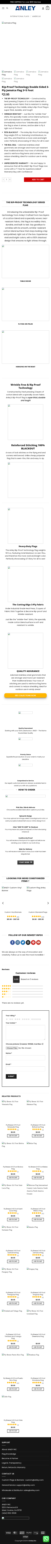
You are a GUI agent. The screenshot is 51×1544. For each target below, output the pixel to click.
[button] (3, 8)
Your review (11, 1023)
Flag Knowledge (9, 1454)
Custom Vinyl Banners (13, 912)
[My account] (43, 8)
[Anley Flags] (25, 8)
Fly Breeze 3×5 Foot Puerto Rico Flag (13, 1379)
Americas (36, 16)
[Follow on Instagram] (17, 942)
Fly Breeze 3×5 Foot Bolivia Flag (13, 1168)
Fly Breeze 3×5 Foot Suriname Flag (13, 1252)
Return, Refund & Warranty (13, 1467)
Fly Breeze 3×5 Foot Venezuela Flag (13, 1126)
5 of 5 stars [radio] (35, 1019)
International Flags (19, 16)
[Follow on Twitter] (23, 942)
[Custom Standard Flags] (38, 897)
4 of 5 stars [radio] (25, 1019)
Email (8, 1064)
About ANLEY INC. (9, 1449)
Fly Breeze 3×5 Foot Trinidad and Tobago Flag (13, 1336)
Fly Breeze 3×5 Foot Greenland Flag (38, 1335)
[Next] (47, 903)
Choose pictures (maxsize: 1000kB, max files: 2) (24, 1044)
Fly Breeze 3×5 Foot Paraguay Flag (13, 1294)
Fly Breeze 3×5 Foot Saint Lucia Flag (13, 1210)
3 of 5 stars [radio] (17, 1019)
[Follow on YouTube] (38, 942)
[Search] (7, 8)
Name (9, 1053)
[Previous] (3, 903)
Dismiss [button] (37, 2)
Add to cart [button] (13, 1136)
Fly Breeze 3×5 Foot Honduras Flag (38, 1379)
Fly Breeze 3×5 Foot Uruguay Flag (38, 1294)
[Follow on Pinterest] (33, 942)
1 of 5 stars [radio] (6, 1019)
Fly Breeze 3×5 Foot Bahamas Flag (38, 1126)
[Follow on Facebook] (12, 942)
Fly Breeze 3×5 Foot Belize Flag (37, 1168)
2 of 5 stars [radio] (10, 1019)
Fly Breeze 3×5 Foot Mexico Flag (38, 1210)
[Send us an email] (28, 942)
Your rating (11, 1015)
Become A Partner (10, 1458)
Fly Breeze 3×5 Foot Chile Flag (13, 1421)
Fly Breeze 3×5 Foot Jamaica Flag (38, 1252)
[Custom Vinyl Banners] (13, 897)
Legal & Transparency (11, 1463)
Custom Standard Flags (38, 912)
